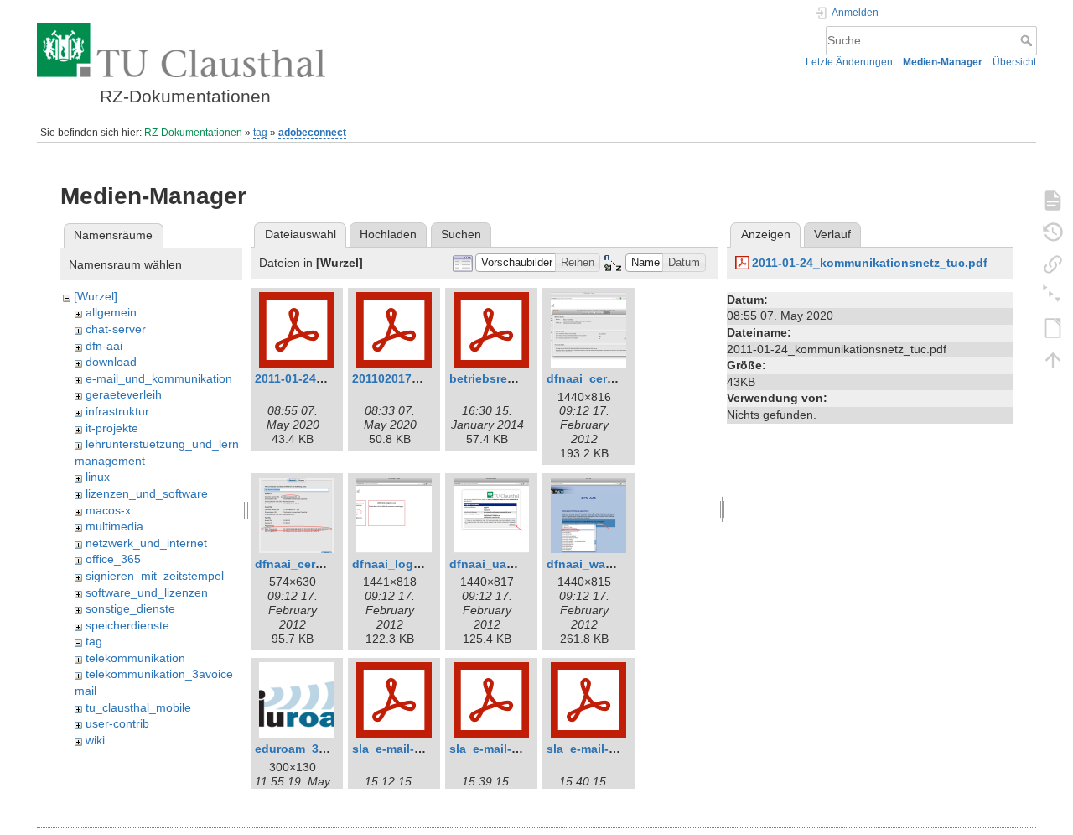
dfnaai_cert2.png (303, 564)
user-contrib (117, 723)
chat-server (116, 329)
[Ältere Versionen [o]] (1053, 232)
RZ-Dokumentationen (193, 132)
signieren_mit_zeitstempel (155, 575)
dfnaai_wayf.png (594, 564)
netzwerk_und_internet (146, 543)
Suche (1028, 40)
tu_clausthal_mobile (138, 707)
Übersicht (1014, 62)
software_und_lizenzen (147, 592)
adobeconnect (312, 132)
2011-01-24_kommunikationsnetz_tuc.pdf (869, 262)
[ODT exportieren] (1053, 327)
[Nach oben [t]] (1053, 359)
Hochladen (388, 234)
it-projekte (112, 428)
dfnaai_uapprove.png (511, 564)
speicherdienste (127, 625)
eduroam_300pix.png (315, 748)
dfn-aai (104, 345)
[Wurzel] (95, 296)
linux (98, 476)
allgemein (111, 312)
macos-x (108, 510)
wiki (95, 740)
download (111, 361)
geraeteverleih (124, 394)
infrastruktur (117, 411)
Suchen (461, 234)
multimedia (114, 526)
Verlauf (832, 234)
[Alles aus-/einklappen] (1053, 295)
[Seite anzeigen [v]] (1053, 200)
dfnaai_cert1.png (595, 378)
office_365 (113, 559)
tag (260, 132)
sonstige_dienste (130, 608)
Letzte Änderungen (849, 62)
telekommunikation (135, 658)
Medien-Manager (942, 62)
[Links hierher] (1053, 263)
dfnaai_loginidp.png (410, 564)
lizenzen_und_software (147, 493)
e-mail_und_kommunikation (159, 378)
